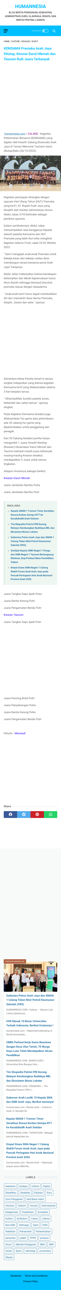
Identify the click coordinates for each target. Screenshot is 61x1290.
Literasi (46, 1218)
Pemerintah (25, 1231)
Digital (46, 1186)
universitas (45, 1250)
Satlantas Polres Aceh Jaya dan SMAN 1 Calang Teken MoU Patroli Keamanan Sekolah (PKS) (32, 541)
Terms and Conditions (36, 1275)
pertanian (10, 1238)
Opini (35, 1225)
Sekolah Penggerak (26, 1244)
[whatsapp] (50, 814)
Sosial (8, 1250)
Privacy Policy (30, 1281)
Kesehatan (28, 1212)
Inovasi (33, 1205)
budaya (23, 1186)
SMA (42, 1244)
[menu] (6, 31)
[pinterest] (37, 814)
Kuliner (9, 1218)
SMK (51, 1244)
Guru (49, 1192)
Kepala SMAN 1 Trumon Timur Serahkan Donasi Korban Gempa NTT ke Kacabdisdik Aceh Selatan (32, 514)
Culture (35, 1186)
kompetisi (43, 1212)
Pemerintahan (43, 1231)
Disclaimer (16, 1275)
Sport (19, 1250)
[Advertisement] (30, 97)
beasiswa (10, 1186)
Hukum (22, 1205)
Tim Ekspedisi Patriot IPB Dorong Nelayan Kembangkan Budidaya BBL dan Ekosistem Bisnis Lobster (33, 528)
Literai (34, 1218)
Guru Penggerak (14, 1199)
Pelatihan (10, 1231)
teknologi (30, 1250)
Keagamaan (11, 1212)
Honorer (9, 1205)
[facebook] (10, 814)
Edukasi (38, 1192)
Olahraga (24, 1225)
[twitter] (23, 814)
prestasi (44, 1238)
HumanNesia (30, 6)
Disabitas (25, 1192)
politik (23, 1238)
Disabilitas (10, 1192)
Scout (8, 1244)
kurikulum (22, 1218)
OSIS (44, 1225)
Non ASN (10, 1225)
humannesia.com (14, 133)
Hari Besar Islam (35, 1199)
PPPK (33, 1238)
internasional (48, 1205)
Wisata (9, 1257)
